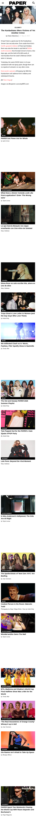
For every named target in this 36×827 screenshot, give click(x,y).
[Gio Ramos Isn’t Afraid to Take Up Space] (18, 739)
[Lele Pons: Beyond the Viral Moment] (18, 448)
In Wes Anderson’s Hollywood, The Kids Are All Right (17, 517)
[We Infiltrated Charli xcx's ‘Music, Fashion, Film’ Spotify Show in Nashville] (18, 331)
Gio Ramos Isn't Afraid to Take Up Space (17, 752)
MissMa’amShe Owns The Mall (13, 634)
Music (4, 135)
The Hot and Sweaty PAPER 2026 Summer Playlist (14, 402)
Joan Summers (7, 579)
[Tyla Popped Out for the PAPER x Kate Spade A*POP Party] (18, 418)
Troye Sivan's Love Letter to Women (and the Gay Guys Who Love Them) (18, 314)
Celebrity (18, 27)
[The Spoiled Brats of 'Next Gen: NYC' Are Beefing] (18, 561)
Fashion (4, 428)
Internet (5, 458)
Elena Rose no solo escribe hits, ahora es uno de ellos (18, 284)
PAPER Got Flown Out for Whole (14, 138)
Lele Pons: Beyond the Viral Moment (16, 461)
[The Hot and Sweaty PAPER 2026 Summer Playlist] (18, 388)
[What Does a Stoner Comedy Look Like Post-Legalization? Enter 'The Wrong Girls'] (18, 180)
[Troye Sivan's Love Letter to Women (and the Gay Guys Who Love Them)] (18, 301)
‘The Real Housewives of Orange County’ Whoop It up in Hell (18, 723)
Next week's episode (8, 71)
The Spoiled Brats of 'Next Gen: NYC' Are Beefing (18, 575)
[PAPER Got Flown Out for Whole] (18, 125)
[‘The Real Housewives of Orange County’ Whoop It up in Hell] (18, 709)
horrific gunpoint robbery (9, 46)
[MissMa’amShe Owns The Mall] (18, 621)
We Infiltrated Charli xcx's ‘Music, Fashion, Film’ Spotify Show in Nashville (17, 345)
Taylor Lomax (6, 200)
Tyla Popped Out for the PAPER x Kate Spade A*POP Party (16, 432)
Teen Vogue (7, 80)
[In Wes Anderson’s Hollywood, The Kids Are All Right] (18, 503)
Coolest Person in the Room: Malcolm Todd (16, 605)
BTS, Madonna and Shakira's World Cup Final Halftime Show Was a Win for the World (17, 691)
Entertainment (7, 190)
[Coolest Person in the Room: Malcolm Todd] (18, 591)
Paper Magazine (7, 815)
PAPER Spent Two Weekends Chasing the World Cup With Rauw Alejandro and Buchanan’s (17, 809)
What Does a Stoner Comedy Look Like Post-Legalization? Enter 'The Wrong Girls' (17, 195)
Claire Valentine (13, 36)
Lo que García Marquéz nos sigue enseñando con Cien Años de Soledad (16, 227)
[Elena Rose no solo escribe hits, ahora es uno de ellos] (18, 270)
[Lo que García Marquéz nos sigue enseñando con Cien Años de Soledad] (18, 213)
